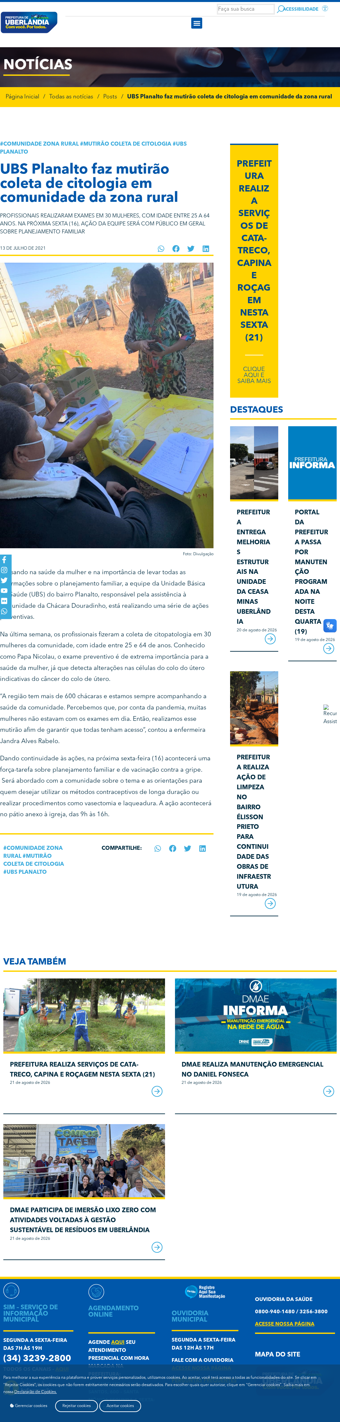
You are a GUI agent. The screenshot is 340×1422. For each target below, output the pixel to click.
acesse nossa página (284, 1324)
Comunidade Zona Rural (41, 144)
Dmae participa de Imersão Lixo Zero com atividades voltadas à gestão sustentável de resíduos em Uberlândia (83, 1221)
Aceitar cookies (120, 1406)
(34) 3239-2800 (37, 1359)
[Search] (280, 9)
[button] (196, 23)
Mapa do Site (277, 1355)
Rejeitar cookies (76, 1406)
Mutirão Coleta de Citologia (127, 144)
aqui (118, 1342)
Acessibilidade (300, 9)
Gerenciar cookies (30, 1406)
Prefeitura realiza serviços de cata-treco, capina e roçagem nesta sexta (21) (254, 251)
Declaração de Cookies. (35, 1392)
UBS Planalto (27, 872)
